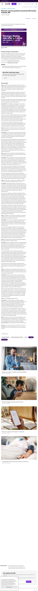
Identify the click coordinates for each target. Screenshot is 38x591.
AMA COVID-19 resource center (13, 60)
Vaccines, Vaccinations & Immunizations (17, 337)
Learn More (5, 77)
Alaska (26, 337)
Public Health (3, 8)
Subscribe (33, 18)
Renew (19, 3)
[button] (19, 1)
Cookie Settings (9, 587)
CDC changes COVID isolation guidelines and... (16, 567)
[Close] (17, 578)
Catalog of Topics (4, 339)
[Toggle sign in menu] (36, 3)
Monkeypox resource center (13, 62)
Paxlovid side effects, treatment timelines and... (17, 568)
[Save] (34, 590)
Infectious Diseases (11, 8)
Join (14, 3)
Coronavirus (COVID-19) (5, 337)
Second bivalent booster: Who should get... (16, 565)
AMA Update (28, 18)
